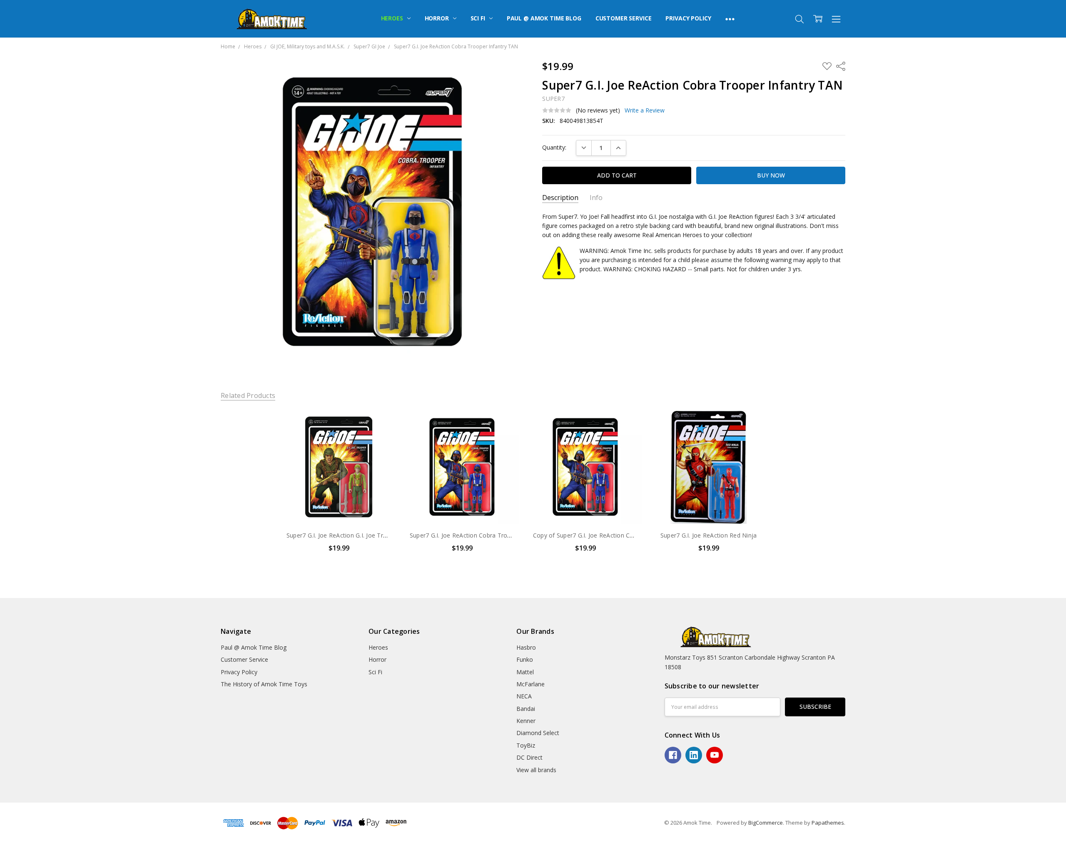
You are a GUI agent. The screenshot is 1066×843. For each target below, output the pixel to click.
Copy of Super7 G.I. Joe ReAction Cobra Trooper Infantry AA (616, 535)
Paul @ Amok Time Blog (544, 18)
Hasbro (526, 647)
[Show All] (730, 19)
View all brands (536, 770)
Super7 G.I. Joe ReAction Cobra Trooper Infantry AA (481, 535)
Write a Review (645, 110)
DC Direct (529, 757)
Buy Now (339, 506)
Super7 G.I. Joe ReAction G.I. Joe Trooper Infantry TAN (362, 535)
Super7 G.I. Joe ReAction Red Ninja (708, 535)
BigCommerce (765, 822)
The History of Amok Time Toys (264, 684)
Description (560, 197)
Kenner (525, 721)
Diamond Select (537, 733)
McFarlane (530, 684)
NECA (524, 696)
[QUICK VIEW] (381, 424)
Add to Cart (339, 488)
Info (596, 197)
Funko (524, 659)
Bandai (525, 709)
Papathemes (828, 822)
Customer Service (623, 18)
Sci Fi (479, 18)
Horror (438, 18)
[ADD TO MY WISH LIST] (381, 438)
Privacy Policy (688, 18)
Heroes (393, 18)
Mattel (525, 672)
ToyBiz (525, 745)
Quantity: (554, 147)
